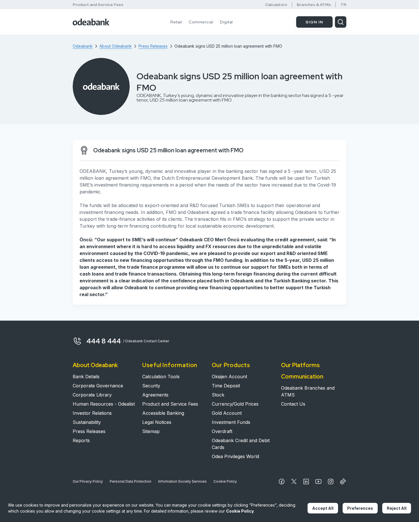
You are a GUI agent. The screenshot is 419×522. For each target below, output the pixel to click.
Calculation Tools (161, 376)
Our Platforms (300, 365)
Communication (302, 376)
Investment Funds (231, 422)
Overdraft (222, 431)
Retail (176, 22)
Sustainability (87, 422)
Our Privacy (88, 481)
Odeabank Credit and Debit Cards (241, 444)
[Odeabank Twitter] (293, 481)
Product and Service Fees (98, 4)
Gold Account (227, 413)
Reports (81, 440)
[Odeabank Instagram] (330, 481)
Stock (218, 395)
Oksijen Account (229, 376)
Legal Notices (156, 422)
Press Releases (89, 431)
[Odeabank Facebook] (281, 481)
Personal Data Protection (130, 481)
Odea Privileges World (235, 456)
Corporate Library (92, 395)
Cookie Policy (225, 481)
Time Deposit (226, 386)
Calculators (276, 4)
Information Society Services (182, 481)
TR (343, 4)
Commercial (201, 22)
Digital (226, 22)
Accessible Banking (163, 413)
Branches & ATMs (314, 4)
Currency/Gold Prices (235, 404)
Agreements (155, 395)
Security (151, 386)
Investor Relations (92, 413)
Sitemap (151, 431)
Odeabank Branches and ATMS (308, 391)
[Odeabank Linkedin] (306, 481)
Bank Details (86, 376)
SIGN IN (314, 22)
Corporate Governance (98, 386)
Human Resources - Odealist (104, 404)
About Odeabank (95, 365)
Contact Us (293, 404)
